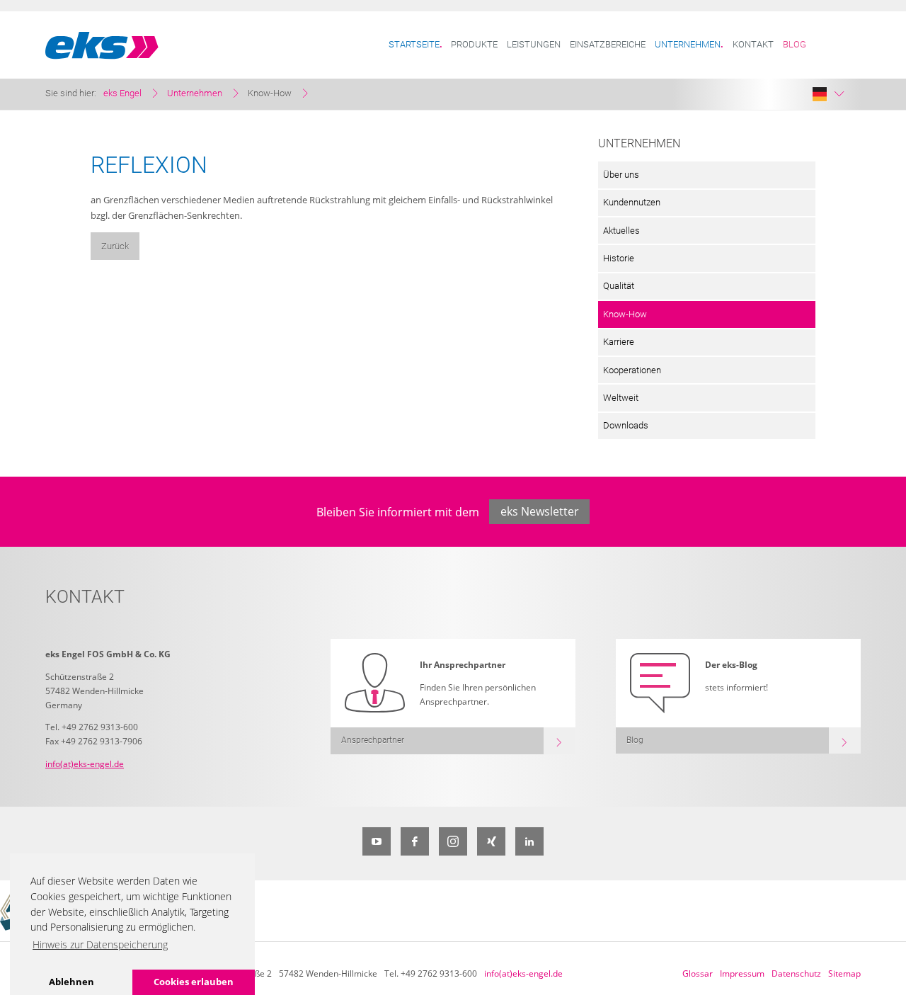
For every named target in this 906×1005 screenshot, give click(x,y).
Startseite (414, 44)
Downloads (625, 425)
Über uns (621, 174)
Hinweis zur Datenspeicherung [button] (100, 944)
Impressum (742, 973)
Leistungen (534, 44)
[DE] (828, 94)
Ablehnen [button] (71, 981)
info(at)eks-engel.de (84, 764)
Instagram (453, 841)
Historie (618, 258)
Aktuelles (621, 230)
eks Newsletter (539, 511)
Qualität (618, 285)
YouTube (376, 841)
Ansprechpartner (372, 740)
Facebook (415, 841)
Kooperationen (632, 370)
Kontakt (753, 44)
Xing (491, 841)
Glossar (697, 973)
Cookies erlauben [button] (194, 981)
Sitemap (844, 973)
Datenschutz (796, 973)
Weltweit (620, 397)
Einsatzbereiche (608, 44)
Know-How (625, 314)
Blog (794, 44)
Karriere (618, 341)
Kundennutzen (631, 202)
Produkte (474, 44)
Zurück (115, 246)
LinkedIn (529, 841)
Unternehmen (688, 44)
